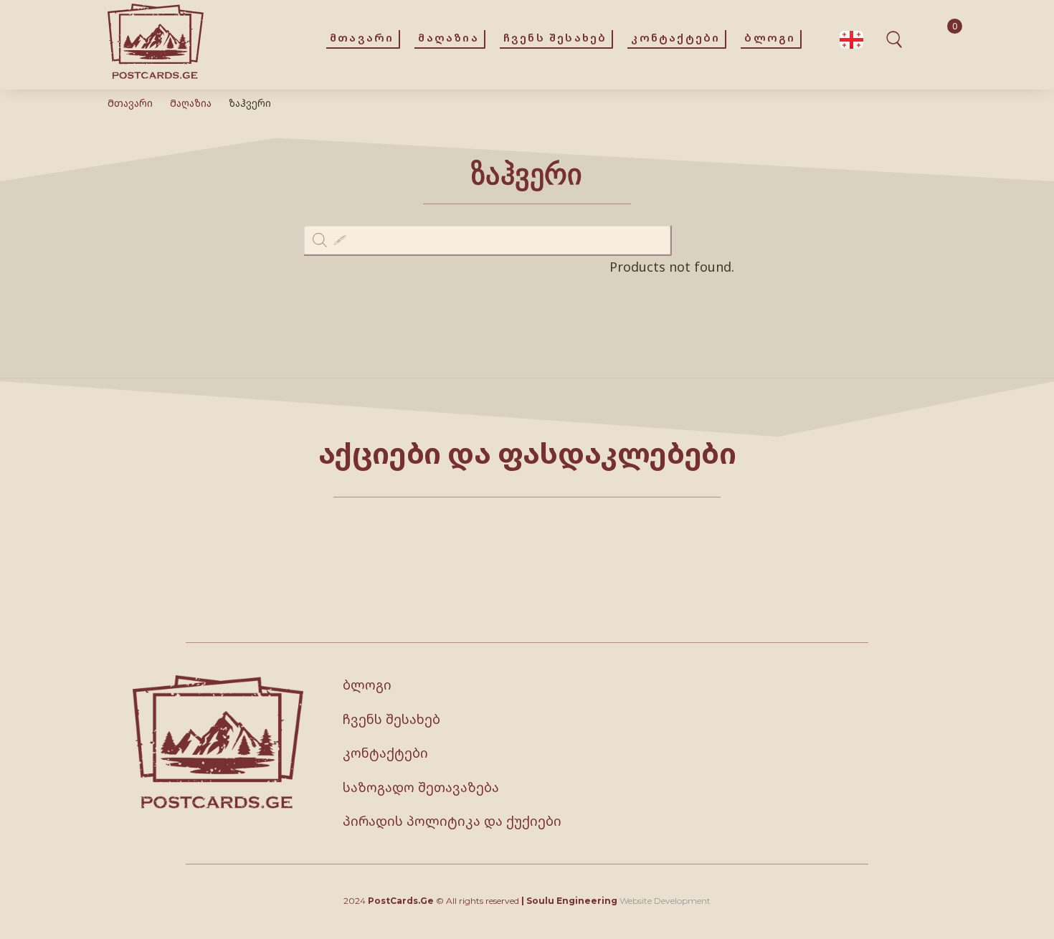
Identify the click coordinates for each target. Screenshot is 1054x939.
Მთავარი (130, 103)
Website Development (665, 900)
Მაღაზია (191, 103)
